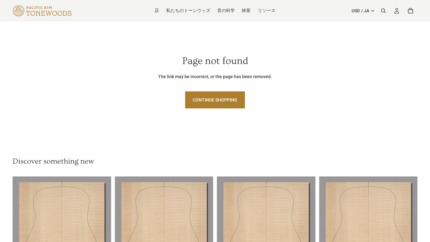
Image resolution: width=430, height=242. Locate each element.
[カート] (410, 11)
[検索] (383, 11)
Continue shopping (215, 99)
